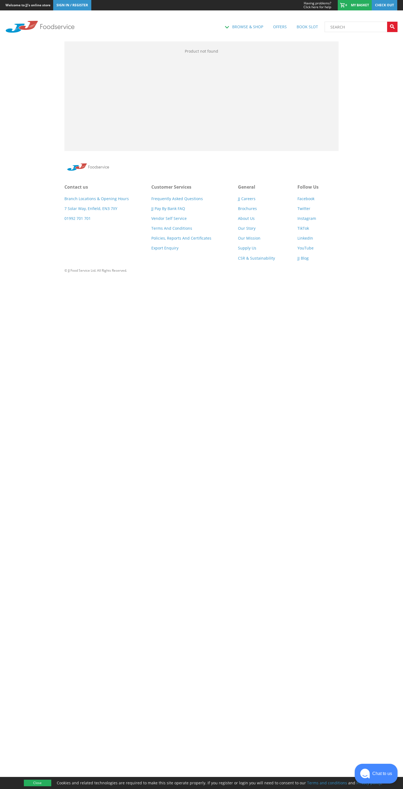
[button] (376, 774)
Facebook (305, 198)
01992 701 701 (77, 218)
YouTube (305, 248)
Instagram (306, 218)
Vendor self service (169, 218)
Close (37, 783)
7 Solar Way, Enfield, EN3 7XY (90, 208)
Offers (280, 26)
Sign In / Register (72, 5)
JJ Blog (303, 258)
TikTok (303, 228)
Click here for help (317, 5)
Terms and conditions (327, 782)
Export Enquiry (164, 248)
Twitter (303, 208)
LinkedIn (305, 238)
